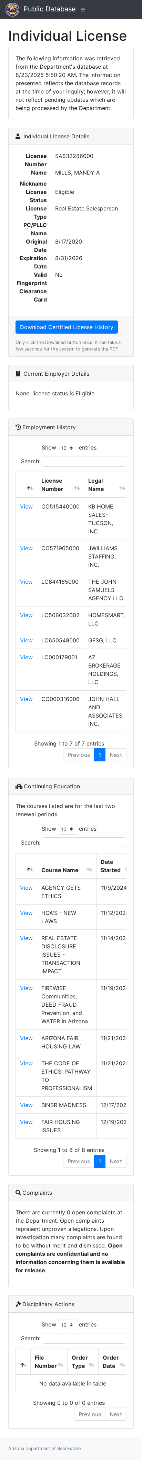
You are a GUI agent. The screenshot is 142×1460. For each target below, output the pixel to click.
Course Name (60, 870)
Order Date (111, 1361)
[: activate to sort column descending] (26, 485)
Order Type (80, 1361)
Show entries (69, 447)
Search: (30, 461)
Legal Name (96, 484)
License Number (52, 484)
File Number (46, 1361)
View (26, 506)
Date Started (111, 866)
